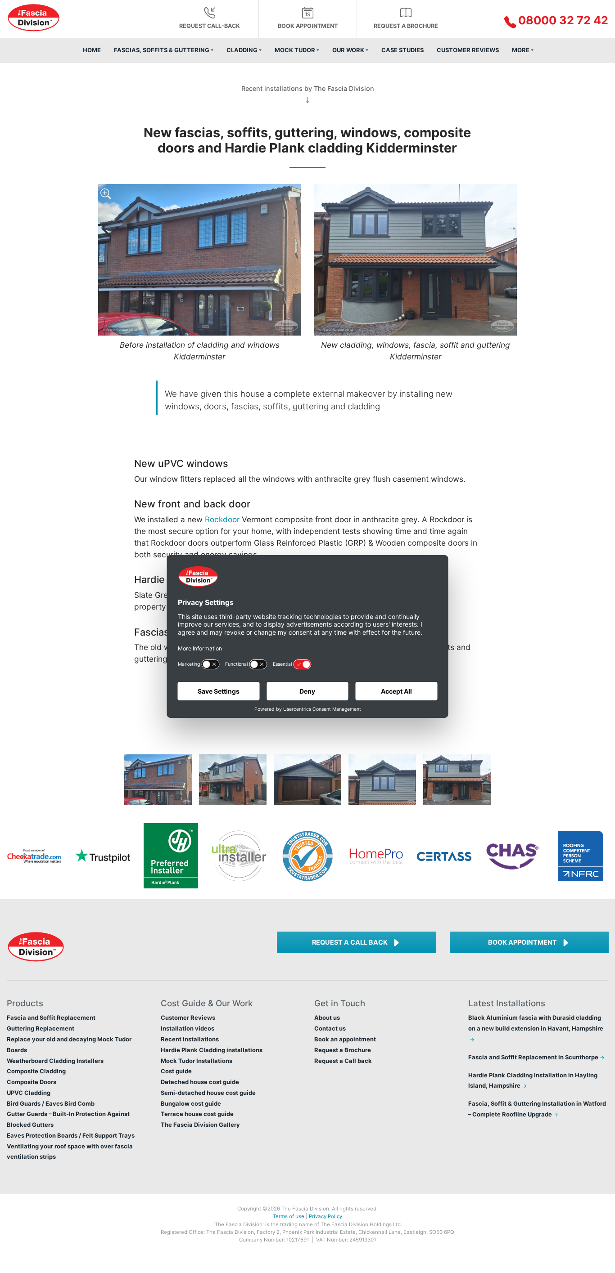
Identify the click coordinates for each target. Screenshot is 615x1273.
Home (92, 50)
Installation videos (187, 1028)
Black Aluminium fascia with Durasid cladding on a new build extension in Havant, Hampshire (535, 1023)
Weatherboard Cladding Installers (55, 1060)
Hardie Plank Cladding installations (211, 1049)
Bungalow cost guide (191, 1103)
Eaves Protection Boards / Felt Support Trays (71, 1135)
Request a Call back (350, 942)
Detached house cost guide (200, 1081)
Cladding (242, 50)
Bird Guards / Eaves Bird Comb (51, 1103)
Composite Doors (31, 1081)
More (520, 50)
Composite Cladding (36, 1071)
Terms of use (288, 1216)
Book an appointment (345, 1039)
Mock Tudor (295, 50)
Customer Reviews (468, 50)
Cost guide (176, 1071)
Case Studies (402, 50)
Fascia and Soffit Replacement (51, 1017)
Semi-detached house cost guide (208, 1092)
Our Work (348, 50)
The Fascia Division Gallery (200, 1124)
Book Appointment (522, 942)
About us (327, 1017)
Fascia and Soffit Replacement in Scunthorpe (533, 1057)
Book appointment (308, 25)
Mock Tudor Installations (196, 1060)
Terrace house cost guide (197, 1113)
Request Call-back (209, 25)
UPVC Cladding (28, 1092)
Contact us (330, 1028)
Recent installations (190, 1039)
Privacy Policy (325, 1216)
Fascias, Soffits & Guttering (161, 50)
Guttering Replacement (40, 1028)
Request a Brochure (406, 25)
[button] (538, 21)
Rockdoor (222, 519)
